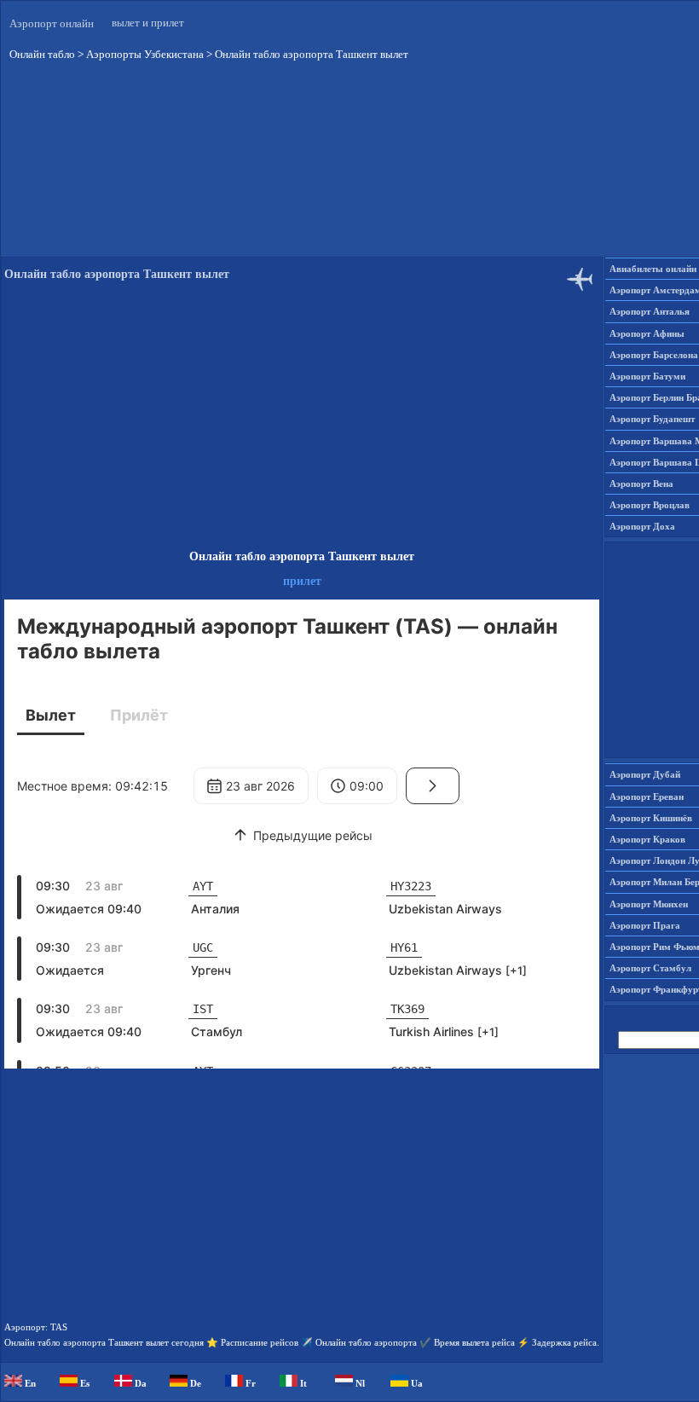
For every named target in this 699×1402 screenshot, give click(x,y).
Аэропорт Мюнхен (648, 904)
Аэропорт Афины (647, 333)
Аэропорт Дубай (644, 774)
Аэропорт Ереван (646, 796)
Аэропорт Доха (642, 526)
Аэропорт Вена (641, 483)
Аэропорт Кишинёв (650, 818)
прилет (302, 581)
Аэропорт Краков (647, 839)
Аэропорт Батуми (647, 376)
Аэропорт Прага (644, 925)
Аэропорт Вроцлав (649, 505)
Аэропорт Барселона (653, 355)
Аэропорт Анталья (649, 311)
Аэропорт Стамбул (650, 968)
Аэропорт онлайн (51, 23)
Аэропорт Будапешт (652, 419)
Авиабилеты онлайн (652, 269)
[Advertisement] (301, 421)
